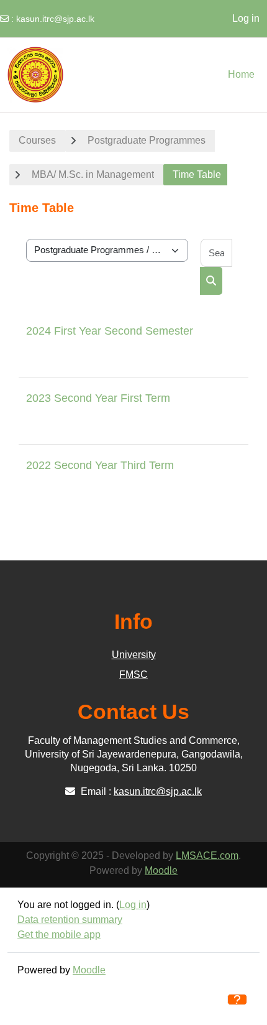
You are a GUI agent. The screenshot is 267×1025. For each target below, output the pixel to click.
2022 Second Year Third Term (100, 465)
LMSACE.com (207, 855)
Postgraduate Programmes (147, 140)
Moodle (161, 870)
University (134, 654)
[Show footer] (237, 999)
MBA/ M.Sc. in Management (93, 174)
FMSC (133, 674)
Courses (37, 140)
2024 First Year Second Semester (109, 331)
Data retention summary (69, 919)
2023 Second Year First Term (98, 398)
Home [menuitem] (241, 74)
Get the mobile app (59, 934)
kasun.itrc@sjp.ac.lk (55, 19)
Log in (246, 18)
